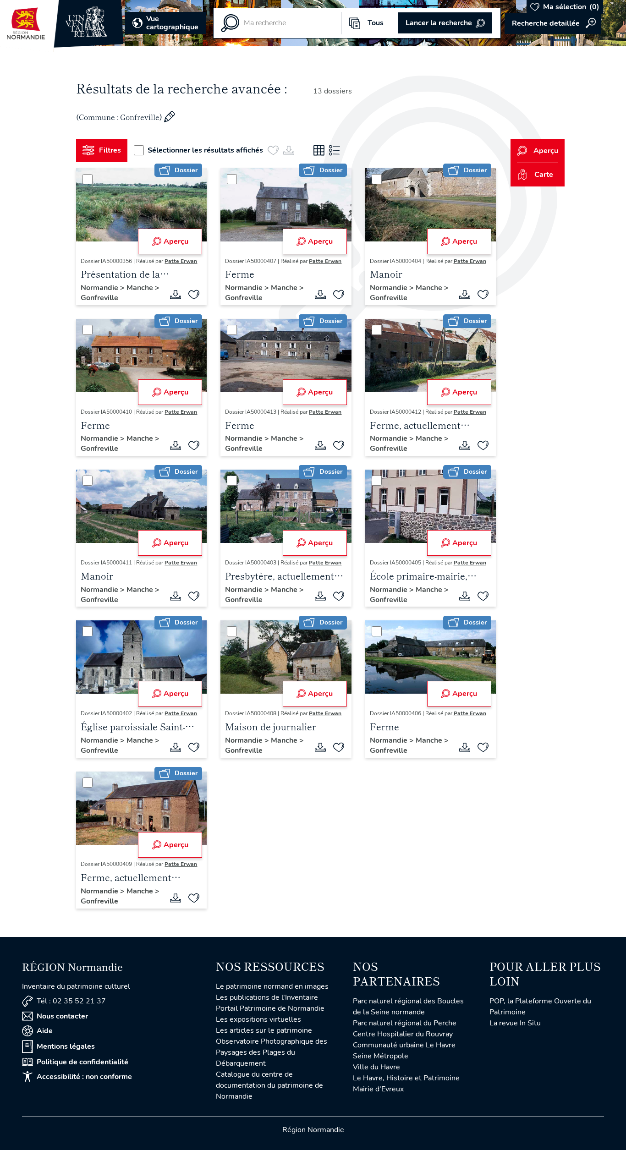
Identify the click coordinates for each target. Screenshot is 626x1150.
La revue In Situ (515, 1023)
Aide (45, 1031)
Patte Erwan (181, 261)
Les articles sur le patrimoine (264, 1030)
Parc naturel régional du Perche (404, 1023)
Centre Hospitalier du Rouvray (403, 1034)
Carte (543, 175)
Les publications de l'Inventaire (267, 997)
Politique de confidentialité (82, 1062)
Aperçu (176, 241)
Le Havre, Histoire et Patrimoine (406, 1078)
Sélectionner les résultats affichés (205, 150)
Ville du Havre (376, 1067)
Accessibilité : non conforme (84, 1077)
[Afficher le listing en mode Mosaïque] (318, 150)
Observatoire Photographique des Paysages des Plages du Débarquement (271, 1052)
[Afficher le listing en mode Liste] (334, 150)
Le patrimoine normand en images (272, 986)
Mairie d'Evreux (378, 1089)
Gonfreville (99, 298)
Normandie (100, 288)
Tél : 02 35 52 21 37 (71, 1001)
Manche (140, 288)
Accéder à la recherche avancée (553, 23)
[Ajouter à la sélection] (194, 295)
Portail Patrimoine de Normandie (270, 1008)
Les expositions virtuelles (258, 1019)
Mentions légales (66, 1046)
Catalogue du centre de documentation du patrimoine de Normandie (269, 1085)
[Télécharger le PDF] (175, 295)
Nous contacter (62, 1016)
